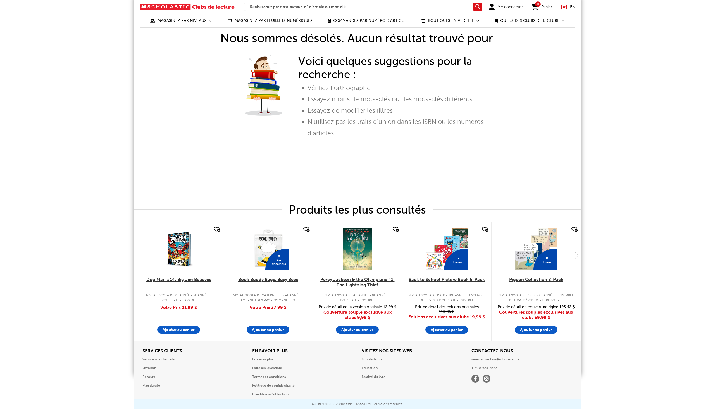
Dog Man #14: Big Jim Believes (178, 279)
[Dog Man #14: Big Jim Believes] (178, 249)
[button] (181, 20)
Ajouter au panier (179, 329)
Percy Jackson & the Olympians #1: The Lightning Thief (357, 282)
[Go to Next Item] (576, 255)
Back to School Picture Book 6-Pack (447, 279)
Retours (148, 377)
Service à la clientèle (158, 359)
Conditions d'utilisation (270, 394)
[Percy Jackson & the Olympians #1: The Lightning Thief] (357, 249)
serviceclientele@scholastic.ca (495, 359)
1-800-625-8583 (484, 368)
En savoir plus (262, 359)
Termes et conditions (269, 377)
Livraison (149, 368)
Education (370, 368)
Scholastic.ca (372, 359)
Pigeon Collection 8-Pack (536, 279)
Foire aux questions (267, 368)
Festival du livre (373, 377)
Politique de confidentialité (273, 385)
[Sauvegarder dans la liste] (216, 229)
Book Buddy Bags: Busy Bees (268, 279)
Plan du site (151, 385)
